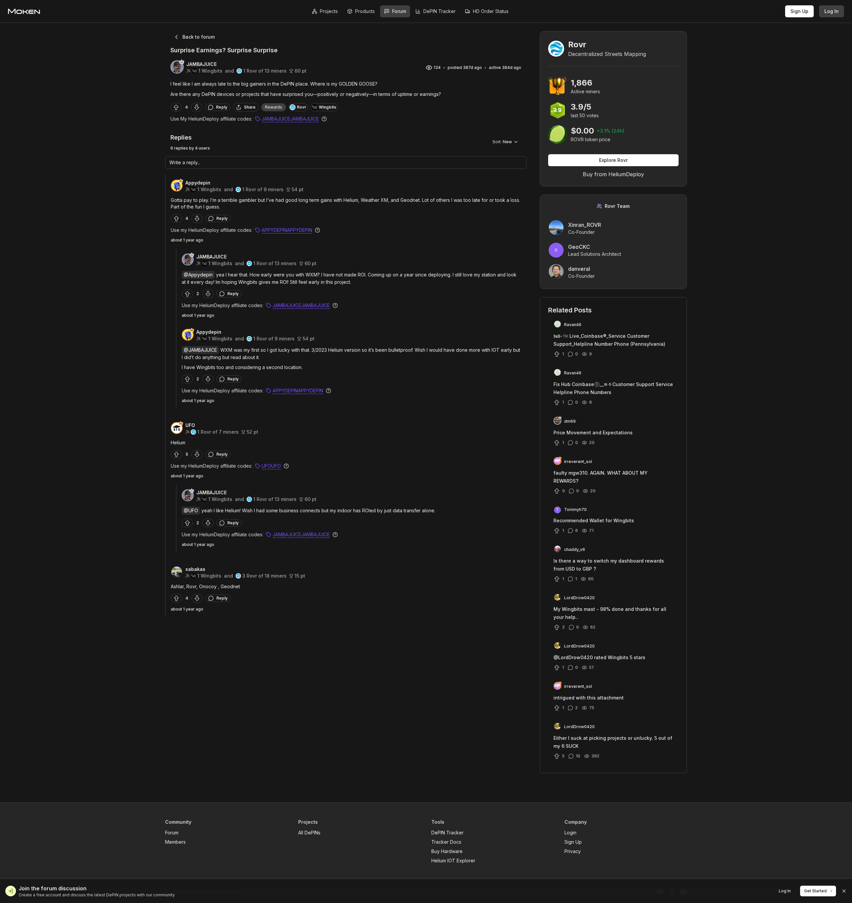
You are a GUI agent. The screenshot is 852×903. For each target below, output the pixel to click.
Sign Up (799, 11)
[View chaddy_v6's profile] (557, 549)
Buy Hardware (447, 851)
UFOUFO (271, 466)
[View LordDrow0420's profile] (557, 598)
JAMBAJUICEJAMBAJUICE (290, 119)
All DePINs (309, 832)
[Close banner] (844, 891)
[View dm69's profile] (557, 421)
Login (570, 832)
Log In (831, 11)
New (502, 141)
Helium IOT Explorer (453, 860)
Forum (171, 832)
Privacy (572, 851)
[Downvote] (196, 107)
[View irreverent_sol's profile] (557, 461)
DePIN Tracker (447, 832)
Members (175, 842)
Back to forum (198, 37)
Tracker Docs (446, 842)
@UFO (191, 510)
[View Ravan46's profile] (557, 324)
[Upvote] (176, 107)
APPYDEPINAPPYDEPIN (287, 230)
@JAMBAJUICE (200, 350)
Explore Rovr (613, 160)
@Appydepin (198, 274)
